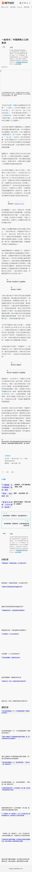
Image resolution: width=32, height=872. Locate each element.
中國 (7, 472)
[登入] (27, 3)
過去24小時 (4, 7)
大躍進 (9, 108)
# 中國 (4, 479)
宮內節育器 (5, 394)
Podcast (19, 7)
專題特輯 (26, 7)
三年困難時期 (6, 115)
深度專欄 (12, 7)
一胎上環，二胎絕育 (12, 137)
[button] (20, 3)
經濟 (12, 472)
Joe (11, 47)
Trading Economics (19, 204)
